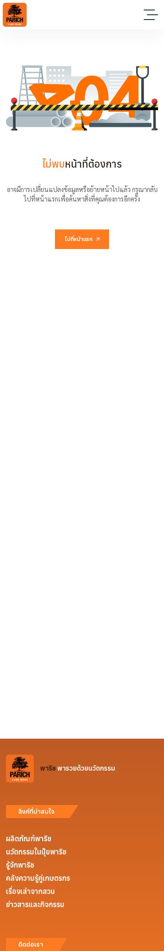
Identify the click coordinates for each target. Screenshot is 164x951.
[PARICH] (15, 15)
